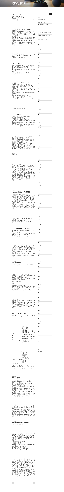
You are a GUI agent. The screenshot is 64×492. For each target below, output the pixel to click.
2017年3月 (39, 120)
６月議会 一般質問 (40, 39)
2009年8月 (39, 268)
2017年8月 (39, 112)
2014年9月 (39, 169)
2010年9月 (39, 247)
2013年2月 (39, 200)
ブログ (38, 339)
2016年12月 (39, 125)
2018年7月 (39, 104)
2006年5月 (39, 331)
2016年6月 (39, 135)
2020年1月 (39, 99)
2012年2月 (39, 219)
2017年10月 (39, 109)
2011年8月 (39, 229)
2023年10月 (39, 73)
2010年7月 (39, 250)
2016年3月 (39, 140)
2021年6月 (39, 91)
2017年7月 (39, 114)
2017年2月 (39, 122)
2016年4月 (39, 138)
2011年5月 (39, 234)
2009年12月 (39, 261)
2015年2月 (39, 161)
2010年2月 (39, 258)
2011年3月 (39, 237)
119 (21, 483)
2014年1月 (39, 182)
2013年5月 (39, 195)
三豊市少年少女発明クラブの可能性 (21, 228)
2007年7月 (39, 308)
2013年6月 (39, 193)
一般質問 (14, 154)
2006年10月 (39, 323)
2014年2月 (39, 180)
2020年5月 (39, 94)
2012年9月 (39, 208)
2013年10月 (39, 187)
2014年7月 (39, 172)
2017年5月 (39, 117)
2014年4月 (39, 177)
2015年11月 (39, 146)
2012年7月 (39, 211)
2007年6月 (39, 310)
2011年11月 (39, 224)
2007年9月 (39, 305)
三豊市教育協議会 (16, 378)
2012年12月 (39, 203)
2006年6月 (39, 329)
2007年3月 (39, 315)
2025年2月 (39, 60)
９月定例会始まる (16, 114)
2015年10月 (39, 148)
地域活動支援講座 (16, 262)
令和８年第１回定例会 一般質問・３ (43, 24)
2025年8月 (39, 54)
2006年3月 (39, 334)
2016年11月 (39, 127)
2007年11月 (39, 302)
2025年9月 (39, 52)
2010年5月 (39, 253)
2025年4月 (39, 59)
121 (25, 483)
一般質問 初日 (16, 63)
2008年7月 (39, 289)
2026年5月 (39, 44)
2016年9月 (39, 130)
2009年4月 (39, 274)
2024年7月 (39, 67)
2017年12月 (39, 107)
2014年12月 (39, 164)
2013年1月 (39, 201)
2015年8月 (39, 151)
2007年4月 (39, 313)
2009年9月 (39, 266)
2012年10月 (39, 206)
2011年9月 (39, 227)
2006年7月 (39, 328)
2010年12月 (39, 242)
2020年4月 (39, 96)
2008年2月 (39, 297)
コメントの (40, 351)
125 (29, 483)
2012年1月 (39, 221)
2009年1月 (39, 279)
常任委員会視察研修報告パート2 (20, 422)
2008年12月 (39, 281)
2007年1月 (39, 318)
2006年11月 (39, 321)
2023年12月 (39, 70)
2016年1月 (39, 143)
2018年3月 (39, 106)
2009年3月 (39, 276)
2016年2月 (39, 141)
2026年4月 (39, 46)
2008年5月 (39, 292)
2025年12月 (39, 49)
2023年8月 (39, 75)
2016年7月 (39, 133)
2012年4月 (39, 216)
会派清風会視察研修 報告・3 (42, 19)
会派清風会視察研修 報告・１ (42, 22)
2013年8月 (39, 190)
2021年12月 (39, 88)
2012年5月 (39, 214)
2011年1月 (39, 240)
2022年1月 (39, 86)
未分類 (38, 341)
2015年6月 (39, 154)
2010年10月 (39, 245)
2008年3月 (39, 295)
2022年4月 (39, 83)
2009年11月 (39, 263)
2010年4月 (39, 255)
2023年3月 (39, 78)
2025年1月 (39, 62)
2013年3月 (39, 198)
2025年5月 (39, 57)
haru (39, 33)
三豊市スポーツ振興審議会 (19, 313)
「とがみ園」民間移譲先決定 (41, 35)
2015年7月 (39, 153)
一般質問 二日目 (16, 14)
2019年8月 (39, 101)
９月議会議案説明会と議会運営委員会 (22, 192)
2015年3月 (39, 159)
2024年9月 (39, 65)
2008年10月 (39, 284)
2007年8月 (39, 307)
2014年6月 (39, 174)
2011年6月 (39, 232)
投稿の (39, 349)
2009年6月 (39, 271)
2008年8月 (39, 287)
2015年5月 (39, 156)
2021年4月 (39, 93)
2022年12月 (39, 80)
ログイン (39, 348)
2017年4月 (39, 119)
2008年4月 (39, 294)
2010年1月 (39, 260)
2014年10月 (39, 167)
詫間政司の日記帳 (18, 3)
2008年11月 (39, 282)
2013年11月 (39, 185)
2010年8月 (39, 248)
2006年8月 (39, 326)
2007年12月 (39, 300)
